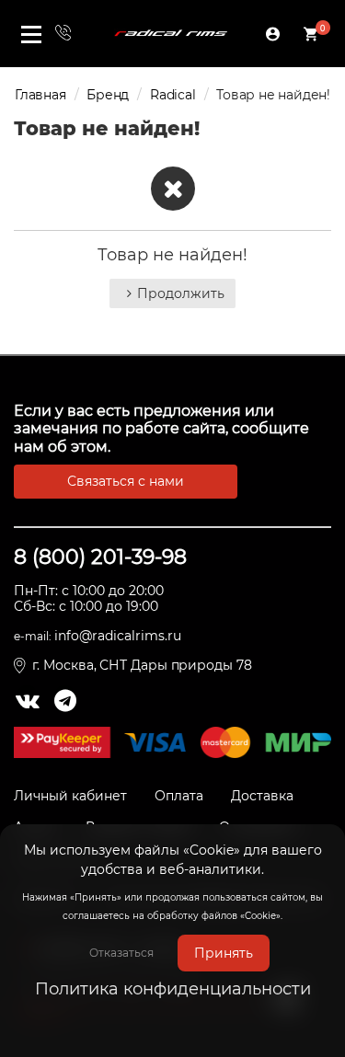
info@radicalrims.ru (117, 635)
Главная (40, 94)
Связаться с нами (125, 481)
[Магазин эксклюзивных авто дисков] (171, 33)
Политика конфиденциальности (173, 989)
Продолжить (180, 293)
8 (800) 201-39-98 (100, 557)
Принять (223, 953)
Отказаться (121, 952)
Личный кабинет (70, 795)
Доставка (262, 795)
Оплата (179, 795)
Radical (173, 94)
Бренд (107, 94)
